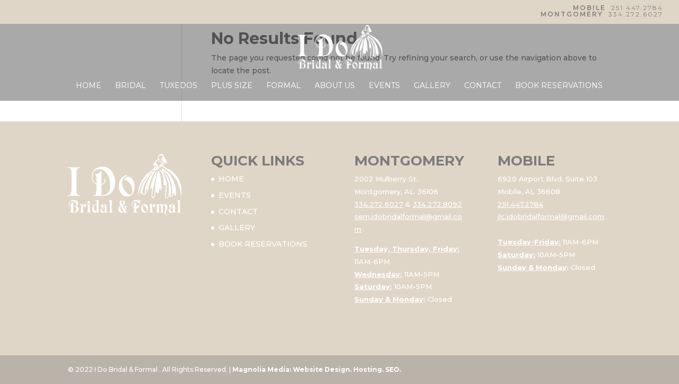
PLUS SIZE (232, 86)
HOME (88, 86)
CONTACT (482, 86)
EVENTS (384, 86)
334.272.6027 (635, 14)
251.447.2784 (637, 8)
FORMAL (283, 86)
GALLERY (432, 86)
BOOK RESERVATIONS (559, 86)
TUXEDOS (178, 86)
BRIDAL (130, 86)
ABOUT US (335, 86)
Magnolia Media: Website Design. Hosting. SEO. (316, 369)
